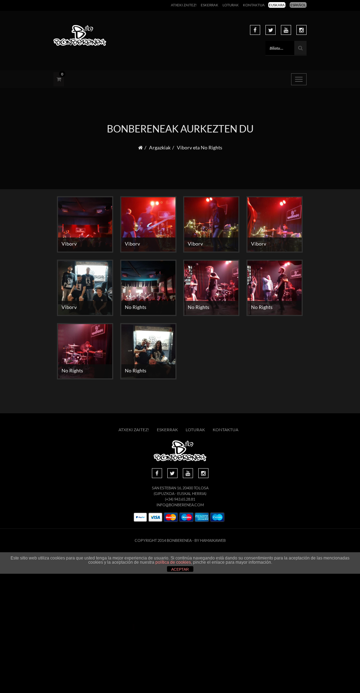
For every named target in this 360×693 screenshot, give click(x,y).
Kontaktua (254, 5)
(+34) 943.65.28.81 (180, 499)
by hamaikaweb (210, 540)
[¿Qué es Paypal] (140, 517)
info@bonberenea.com (180, 504)
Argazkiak (160, 147)
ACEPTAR (180, 569)
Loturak (231, 5)
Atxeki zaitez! (184, 5)
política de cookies (173, 562)
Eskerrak (209, 5)
